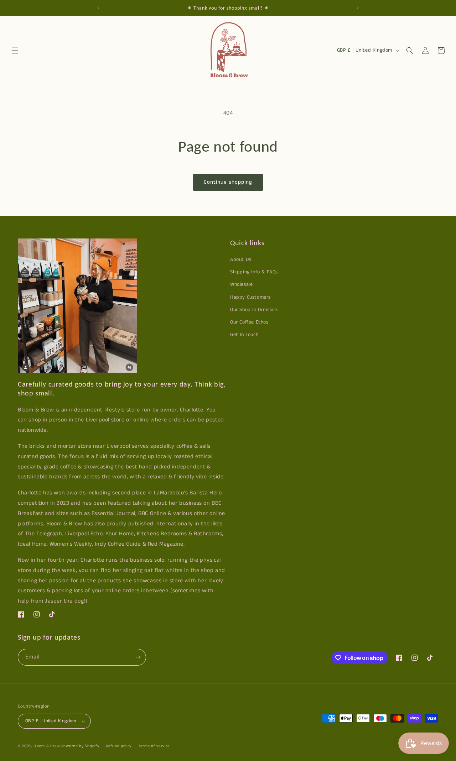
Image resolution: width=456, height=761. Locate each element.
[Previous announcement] (98, 8)
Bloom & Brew (46, 746)
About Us (241, 259)
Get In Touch (244, 334)
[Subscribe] (138, 657)
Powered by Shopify (80, 746)
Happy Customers (250, 297)
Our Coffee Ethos (249, 322)
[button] (15, 50)
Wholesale (241, 284)
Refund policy (118, 746)
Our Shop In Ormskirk (254, 309)
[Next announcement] (358, 8)
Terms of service (154, 746)
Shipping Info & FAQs (254, 271)
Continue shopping (228, 182)
